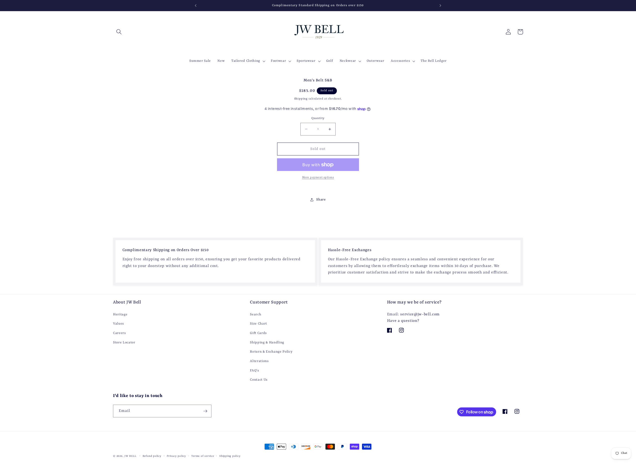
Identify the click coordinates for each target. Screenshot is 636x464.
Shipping (301, 98)
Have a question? (403, 321)
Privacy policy (176, 456)
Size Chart (258, 324)
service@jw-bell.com (420, 314)
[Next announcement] (440, 5)
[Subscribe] (205, 411)
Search (255, 314)
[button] (119, 32)
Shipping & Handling (267, 342)
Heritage (120, 314)
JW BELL (130, 456)
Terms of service (202, 456)
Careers (119, 333)
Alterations (259, 361)
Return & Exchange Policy (271, 352)
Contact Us (259, 380)
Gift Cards (258, 333)
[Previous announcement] (195, 5)
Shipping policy (230, 456)
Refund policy (152, 456)
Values (118, 324)
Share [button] (321, 199)
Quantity (318, 118)
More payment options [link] (318, 177)
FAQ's (254, 370)
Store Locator (124, 342)
